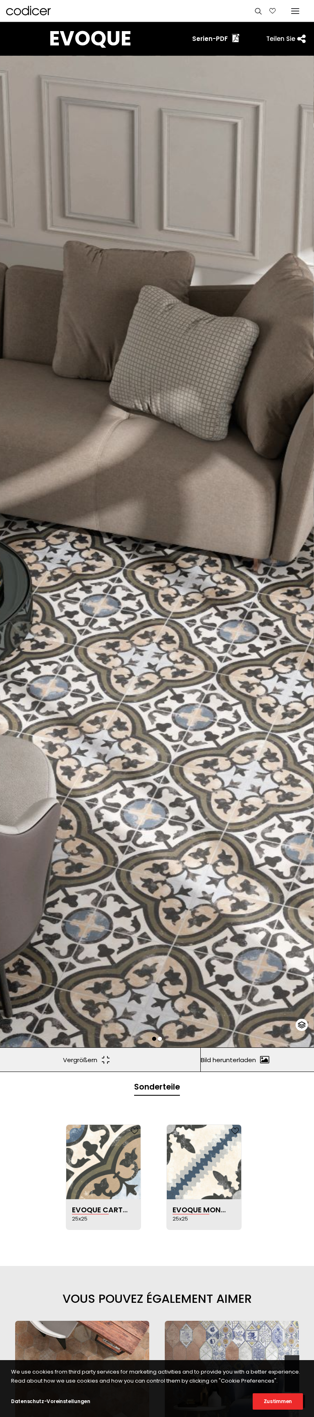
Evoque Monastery (210, 1210)
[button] (154, 1039)
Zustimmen (278, 1401)
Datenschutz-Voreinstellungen (50, 1401)
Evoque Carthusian (111, 1210)
